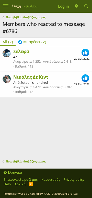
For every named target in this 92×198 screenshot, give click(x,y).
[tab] (32, 42)
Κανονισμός (50, 179)
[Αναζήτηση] (86, 6)
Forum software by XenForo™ (41, 193)
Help (7, 184)
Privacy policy (74, 179)
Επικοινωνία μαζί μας (21, 179)
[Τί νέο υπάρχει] (76, 6)
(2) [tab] (8, 41)
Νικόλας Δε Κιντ (30, 77)
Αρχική (20, 184)
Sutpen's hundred (34, 82)
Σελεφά (21, 51)
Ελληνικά (14, 172)
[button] (5, 6)
